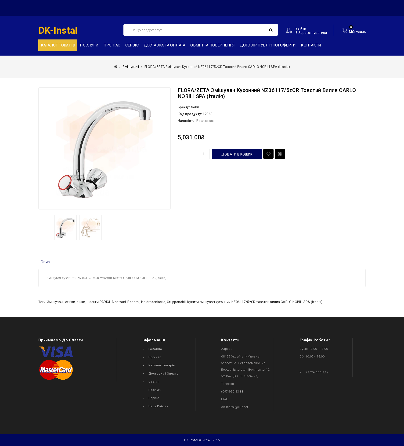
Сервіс (132, 45)
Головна (155, 349)
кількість (186, 153)
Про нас (112, 45)
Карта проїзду (317, 372)
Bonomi (133, 302)
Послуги (89, 45)
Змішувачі (131, 67)
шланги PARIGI (98, 302)
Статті (153, 381)
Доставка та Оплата (164, 45)
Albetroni (119, 302)
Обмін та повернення (212, 45)
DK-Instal (58, 30)
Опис (45, 262)
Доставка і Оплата (163, 373)
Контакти (311, 45)
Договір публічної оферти (268, 45)
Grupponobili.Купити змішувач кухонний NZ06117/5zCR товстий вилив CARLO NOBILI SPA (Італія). (245, 302)
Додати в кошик (236, 154)
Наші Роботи (158, 406)
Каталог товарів (161, 365)
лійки (81, 302)
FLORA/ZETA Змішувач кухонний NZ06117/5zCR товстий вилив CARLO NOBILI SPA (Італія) (217, 67)
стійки (70, 302)
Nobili (195, 107)
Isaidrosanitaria (153, 302)
